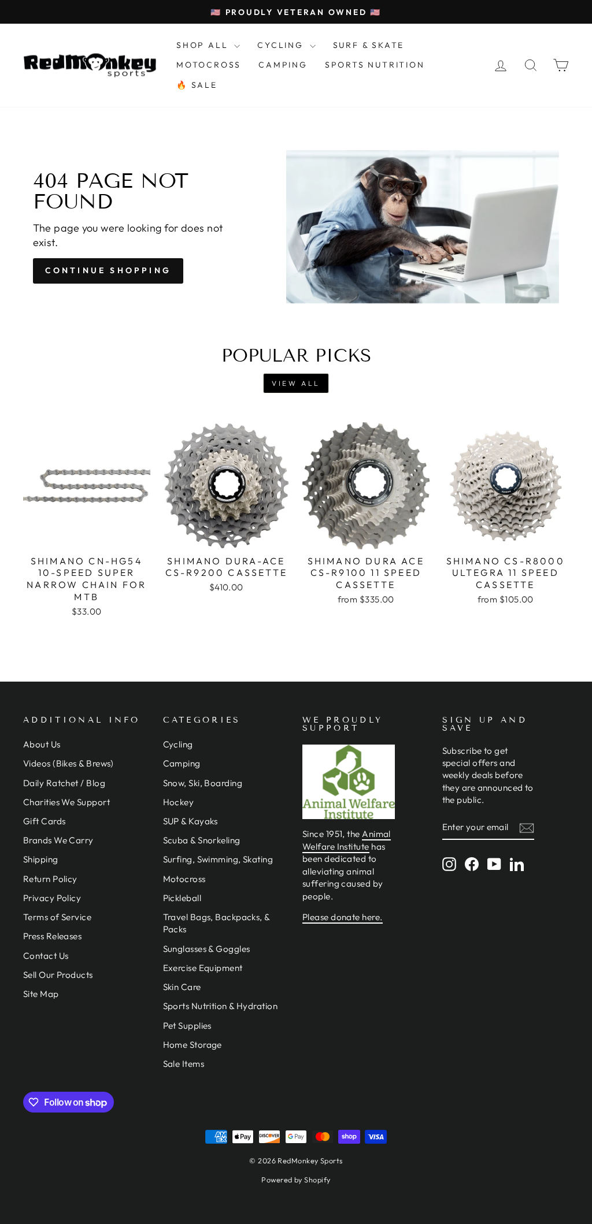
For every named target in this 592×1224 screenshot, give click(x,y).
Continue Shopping (108, 270)
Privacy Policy (52, 897)
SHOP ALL (203, 45)
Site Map (41, 993)
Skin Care (182, 986)
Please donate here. (342, 917)
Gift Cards (44, 821)
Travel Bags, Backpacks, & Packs (216, 923)
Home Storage (192, 1044)
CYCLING (281, 45)
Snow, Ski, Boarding (203, 782)
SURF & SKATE (369, 45)
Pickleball (182, 897)
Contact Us (46, 955)
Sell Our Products (58, 974)
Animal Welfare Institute (346, 839)
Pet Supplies (187, 1025)
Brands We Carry (58, 840)
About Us (42, 744)
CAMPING (283, 64)
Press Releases (52, 936)
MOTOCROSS (208, 64)
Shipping (40, 859)
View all (296, 383)
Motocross (184, 878)
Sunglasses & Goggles (206, 948)
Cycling (178, 744)
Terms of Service (57, 917)
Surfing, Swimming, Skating (218, 859)
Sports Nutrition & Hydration (220, 1005)
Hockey (178, 802)
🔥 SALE (196, 85)
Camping (182, 763)
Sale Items (184, 1063)
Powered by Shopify (295, 1179)
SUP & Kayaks (190, 821)
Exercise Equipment (203, 967)
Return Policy (50, 878)
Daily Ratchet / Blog (64, 782)
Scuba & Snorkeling (201, 840)
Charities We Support (66, 802)
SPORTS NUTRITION (375, 64)
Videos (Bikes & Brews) (68, 763)
